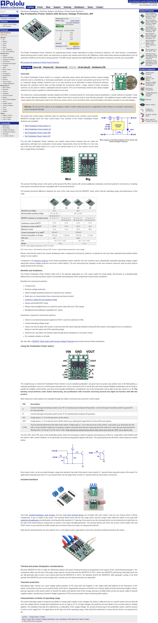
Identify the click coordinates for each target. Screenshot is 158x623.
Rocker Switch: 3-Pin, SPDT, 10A (151, 50)
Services (4, 22)
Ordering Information (48, 619)
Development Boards (9, 63)
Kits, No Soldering (8, 51)
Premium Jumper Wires (151, 115)
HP (90, 208)
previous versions (41, 261)
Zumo (4, 47)
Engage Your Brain (8, 130)
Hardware (5, 93)
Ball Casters (6, 87)
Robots (3, 37)
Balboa (5, 41)
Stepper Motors (7, 103)
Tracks (5, 109)
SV (66, 208)
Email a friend (34, 617)
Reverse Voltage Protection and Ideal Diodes (151, 83)
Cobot (4, 43)
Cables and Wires (8, 57)
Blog (33, 619)
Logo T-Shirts (7, 119)
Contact (86, 619)
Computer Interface (9, 59)
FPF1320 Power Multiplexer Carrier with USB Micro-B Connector (151, 56)
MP (78, 208)
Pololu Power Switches (74, 11)
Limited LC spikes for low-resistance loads (41, 300)
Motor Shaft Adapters (9, 99)
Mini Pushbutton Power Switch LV (38, 126)
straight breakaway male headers (42, 515)
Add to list (76, 46)
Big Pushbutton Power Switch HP (38, 136)
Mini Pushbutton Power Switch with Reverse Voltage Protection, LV (151, 22)
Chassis (5, 91)
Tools (4, 107)
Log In (130, 1)
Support (38, 619)
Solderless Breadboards (150, 109)
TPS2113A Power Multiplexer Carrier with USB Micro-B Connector (151, 63)
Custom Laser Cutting (9, 24)
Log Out (143, 1)
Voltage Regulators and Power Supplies (151, 94)
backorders (59, 46)
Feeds (43, 617)
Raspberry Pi (7, 75)
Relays (5, 77)
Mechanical (5, 85)
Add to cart (74, 44)
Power (5, 71)
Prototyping (6, 73)
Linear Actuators (8, 95)
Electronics (5, 53)
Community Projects (9, 132)
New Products (6, 33)
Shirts (3, 113)
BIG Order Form (73, 619)
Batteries (148, 99)
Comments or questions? (8, 18)
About (81, 619)
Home (24, 619)
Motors (5, 97)
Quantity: (59, 43)
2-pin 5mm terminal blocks (73, 515)
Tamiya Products (8, 105)
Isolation (5, 65)
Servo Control (7, 81)
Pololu (62, 20)
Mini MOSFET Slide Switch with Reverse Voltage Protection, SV (151, 29)
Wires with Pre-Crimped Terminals (151, 120)
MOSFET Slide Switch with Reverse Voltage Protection (53, 341)
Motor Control (7, 69)
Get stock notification (72, 22)
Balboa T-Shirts (7, 115)
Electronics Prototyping (29, 11)
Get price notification (73, 48)
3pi (4, 39)
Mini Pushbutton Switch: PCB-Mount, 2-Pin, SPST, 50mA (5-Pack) (151, 43)
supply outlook (74, 20)
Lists (57, 619)
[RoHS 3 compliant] (60, 27)
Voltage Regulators (8, 83)
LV (54, 208)
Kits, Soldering (7, 49)
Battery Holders (150, 105)
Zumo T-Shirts (7, 117)
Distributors (63, 619)
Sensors (5, 79)
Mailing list (6, 126)
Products (4, 30)
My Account (136, 1)
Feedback (5, 16)
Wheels (5, 111)
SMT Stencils (7, 26)
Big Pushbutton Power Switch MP (38, 133)
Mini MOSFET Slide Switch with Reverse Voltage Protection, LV (151, 36)
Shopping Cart (151, 1)
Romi (4, 45)
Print (25, 617)
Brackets (5, 89)
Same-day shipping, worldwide (148, 5)
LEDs (4, 67)
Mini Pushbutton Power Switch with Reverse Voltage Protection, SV (151, 16)
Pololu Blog (6, 128)
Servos (5, 101)
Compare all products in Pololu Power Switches (41, 62)
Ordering (67, 7)
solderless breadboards (30, 520)
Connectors (6, 61)
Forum (29, 619)
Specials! (4, 34)
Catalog (30, 7)
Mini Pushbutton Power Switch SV (38, 129)
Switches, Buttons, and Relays (51, 11)
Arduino (5, 55)
